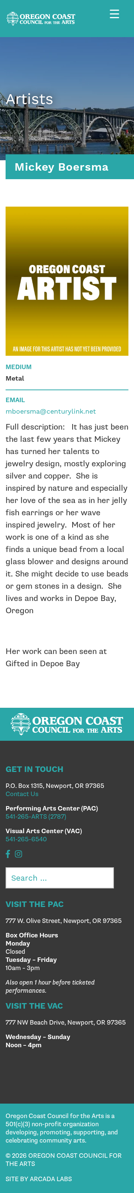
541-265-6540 (26, 839)
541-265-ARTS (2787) (36, 817)
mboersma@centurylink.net (51, 411)
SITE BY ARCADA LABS (39, 1179)
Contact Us (22, 794)
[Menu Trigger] (118, 19)
